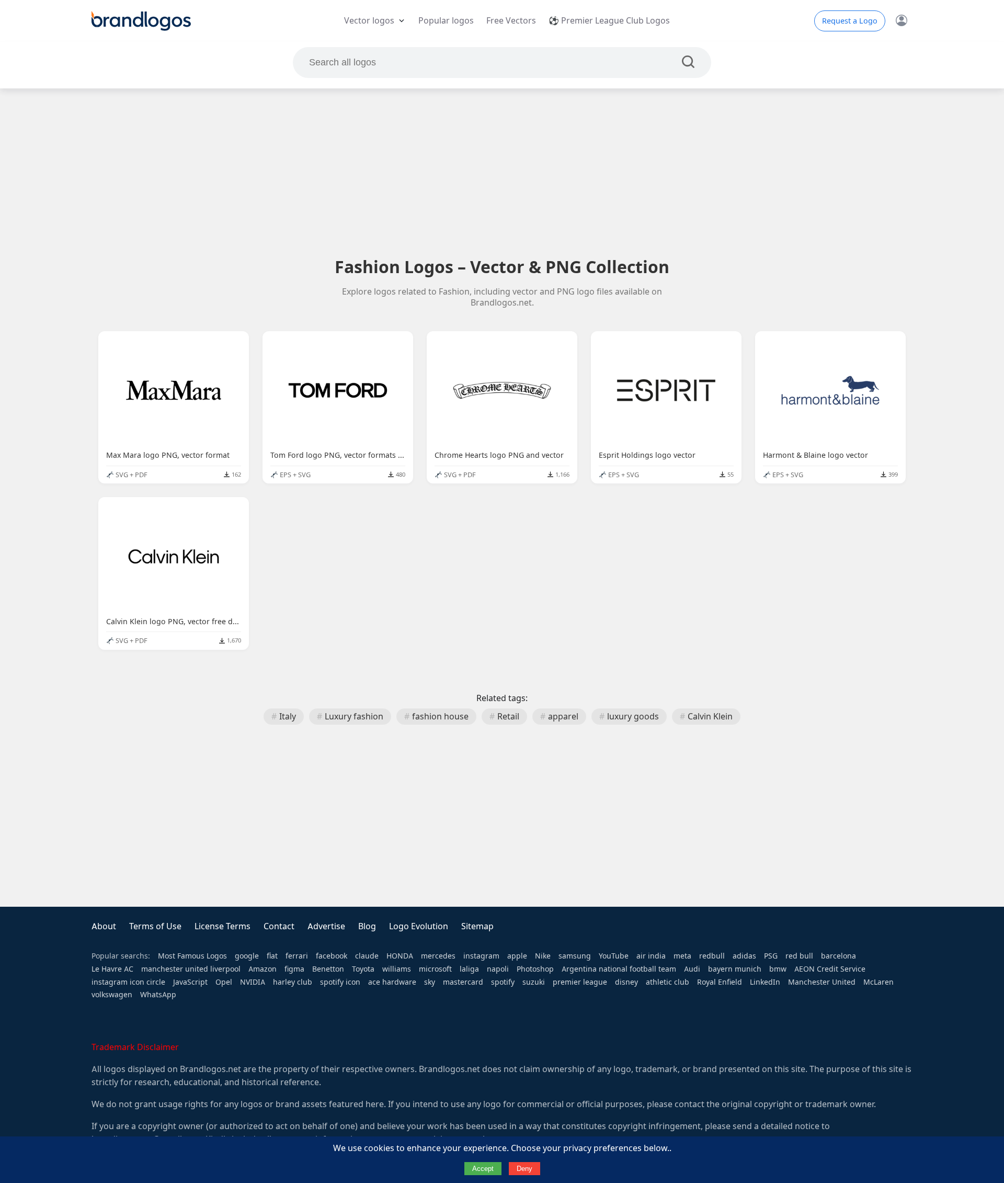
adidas (744, 956)
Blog (367, 926)
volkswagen (112, 994)
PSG (771, 956)
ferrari (297, 956)
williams (396, 969)
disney (626, 982)
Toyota (363, 969)
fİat (272, 956)
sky (429, 982)
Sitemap (477, 926)
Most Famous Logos (192, 956)
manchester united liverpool (191, 969)
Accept (483, 1169)
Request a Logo (849, 21)
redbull (712, 956)
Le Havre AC (112, 969)
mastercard (463, 982)
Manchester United (821, 982)
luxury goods (633, 716)
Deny (524, 1169)
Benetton (328, 969)
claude (367, 956)
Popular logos (446, 20)
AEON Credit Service (829, 969)
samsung (574, 956)
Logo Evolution (418, 926)
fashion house (440, 716)
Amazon (262, 969)
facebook (331, 956)
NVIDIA (252, 982)
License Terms (222, 926)
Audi (692, 969)
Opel (223, 982)
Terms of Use (155, 926)
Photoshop (535, 969)
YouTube (614, 956)
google (247, 956)
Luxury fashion (354, 716)
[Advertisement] (502, 172)
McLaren (878, 982)
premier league (580, 982)
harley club (292, 982)
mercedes (438, 956)
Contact (279, 926)
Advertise (326, 926)
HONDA (399, 956)
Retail (508, 716)
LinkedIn (765, 982)
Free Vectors (511, 20)
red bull (799, 956)
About (104, 926)
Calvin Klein (710, 716)
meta (682, 956)
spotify (503, 982)
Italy (287, 716)
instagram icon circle (128, 982)
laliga (469, 969)
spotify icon (340, 982)
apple (517, 956)
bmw (777, 969)
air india (651, 956)
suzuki (533, 982)
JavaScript (190, 982)
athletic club (667, 982)
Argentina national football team (619, 969)
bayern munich (734, 969)
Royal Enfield (719, 982)
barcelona (838, 956)
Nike (543, 956)
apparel (563, 716)
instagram (481, 956)
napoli (498, 969)
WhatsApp (158, 994)
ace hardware (392, 982)
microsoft (435, 969)
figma (294, 969)
